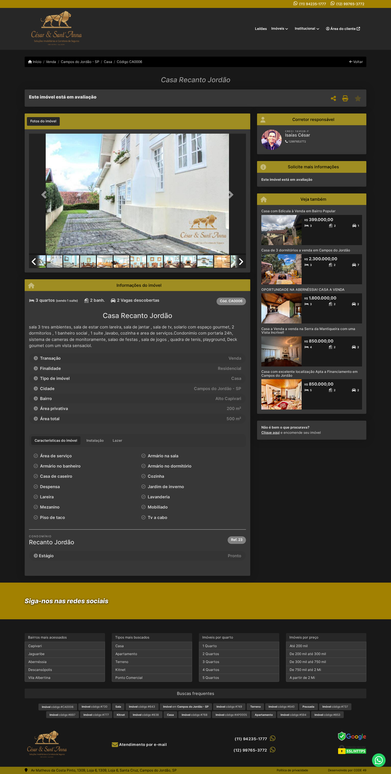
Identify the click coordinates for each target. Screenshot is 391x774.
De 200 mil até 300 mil (308, 654)
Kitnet (120, 670)
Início (36, 62)
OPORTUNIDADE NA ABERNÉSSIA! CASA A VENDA (303, 289)
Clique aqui (270, 432)
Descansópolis (40, 670)
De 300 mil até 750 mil (308, 662)
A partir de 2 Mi (302, 677)
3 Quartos (211, 662)
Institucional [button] (305, 28)
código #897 (62, 714)
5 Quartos (211, 677)
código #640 (282, 706)
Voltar (357, 62)
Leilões (261, 29)
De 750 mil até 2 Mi (305, 670)
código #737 (335, 706)
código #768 (194, 714)
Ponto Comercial (129, 677)
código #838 (146, 714)
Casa (108, 62)
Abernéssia (37, 662)
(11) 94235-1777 (312, 4)
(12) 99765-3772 (350, 4)
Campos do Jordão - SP (80, 62)
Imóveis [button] (277, 28)
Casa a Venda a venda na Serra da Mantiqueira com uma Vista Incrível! (308, 331)
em (186, 706)
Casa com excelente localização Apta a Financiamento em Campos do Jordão (309, 373)
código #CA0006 (58, 707)
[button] (45, 194)
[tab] (43, 121)
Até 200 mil (299, 646)
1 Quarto (210, 646)
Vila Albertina (39, 677)
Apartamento (126, 654)
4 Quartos (211, 670)
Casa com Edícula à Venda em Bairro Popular (298, 211)
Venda (51, 62)
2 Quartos (211, 654)
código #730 (94, 706)
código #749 (229, 706)
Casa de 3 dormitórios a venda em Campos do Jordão (305, 250)
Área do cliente (343, 29)
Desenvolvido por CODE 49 (347, 770)
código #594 (293, 714)
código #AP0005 (231, 714)
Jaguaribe (36, 654)
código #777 (96, 714)
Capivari (35, 646)
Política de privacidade (292, 770)
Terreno (121, 662)
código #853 (327, 714)
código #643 (142, 706)
